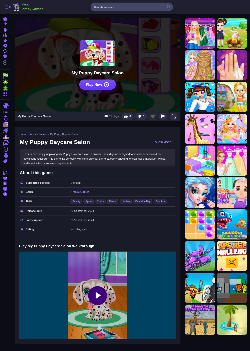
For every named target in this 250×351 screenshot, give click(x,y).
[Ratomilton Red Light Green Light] (200, 320)
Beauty (76, 201)
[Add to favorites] (153, 116)
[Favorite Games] (5, 55)
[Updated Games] (5, 50)
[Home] (5, 18)
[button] (174, 116)
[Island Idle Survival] (232, 320)
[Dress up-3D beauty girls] (200, 97)
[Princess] (5, 124)
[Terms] (5, 183)
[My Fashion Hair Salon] (232, 129)
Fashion (160, 201)
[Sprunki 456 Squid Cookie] (232, 288)
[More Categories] (5, 94)
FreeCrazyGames (28, 6)
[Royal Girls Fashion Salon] (200, 33)
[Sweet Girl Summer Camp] (232, 97)
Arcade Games (38, 134)
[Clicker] (5, 118)
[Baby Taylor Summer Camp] (232, 33)
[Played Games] (5, 45)
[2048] (5, 155)
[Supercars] (5, 143)
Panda (112, 201)
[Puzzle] (5, 106)
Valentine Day (142, 201)
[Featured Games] (5, 40)
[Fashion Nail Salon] (232, 65)
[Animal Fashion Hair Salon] (200, 129)
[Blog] (5, 172)
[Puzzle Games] (5, 88)
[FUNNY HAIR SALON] (232, 192)
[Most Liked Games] (5, 34)
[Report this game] (163, 116)
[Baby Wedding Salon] (232, 161)
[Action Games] (5, 82)
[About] (5, 188)
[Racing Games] (5, 76)
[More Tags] (5, 161)
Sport (88, 201)
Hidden (126, 201)
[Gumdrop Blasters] (200, 224)
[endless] (5, 112)
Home (23, 134)
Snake (100, 201)
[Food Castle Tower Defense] (200, 288)
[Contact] (5, 177)
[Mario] (5, 137)
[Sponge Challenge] (232, 256)
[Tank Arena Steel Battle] (200, 256)
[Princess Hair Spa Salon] (200, 65)
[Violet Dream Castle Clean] (200, 161)
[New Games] (5, 24)
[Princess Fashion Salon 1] (200, 192)
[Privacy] (5, 193)
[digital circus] (5, 130)
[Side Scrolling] (5, 149)
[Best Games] (5, 29)
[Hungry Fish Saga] (232, 224)
